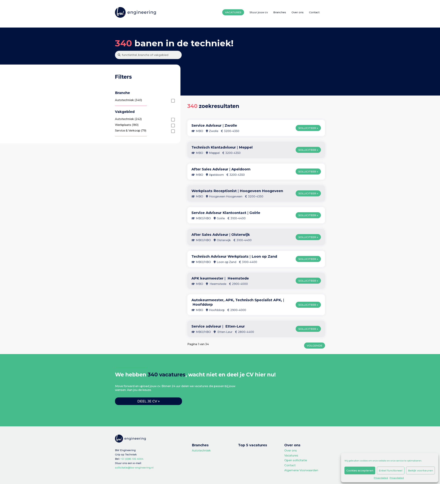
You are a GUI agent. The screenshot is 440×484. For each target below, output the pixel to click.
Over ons (298, 12)
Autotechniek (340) (128, 100)
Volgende (314, 345)
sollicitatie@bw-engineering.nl (134, 467)
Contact (314, 12)
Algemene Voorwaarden (301, 470)
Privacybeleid (381, 478)
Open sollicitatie (295, 460)
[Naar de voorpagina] (135, 12)
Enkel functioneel (391, 470)
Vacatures (233, 12)
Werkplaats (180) (127, 125)
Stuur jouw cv (259, 12)
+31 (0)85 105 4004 (131, 458)
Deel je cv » (148, 401)
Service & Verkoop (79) (130, 130)
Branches (279, 12)
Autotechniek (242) (128, 119)
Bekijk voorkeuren (420, 470)
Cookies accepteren (359, 470)
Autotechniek (201, 450)
